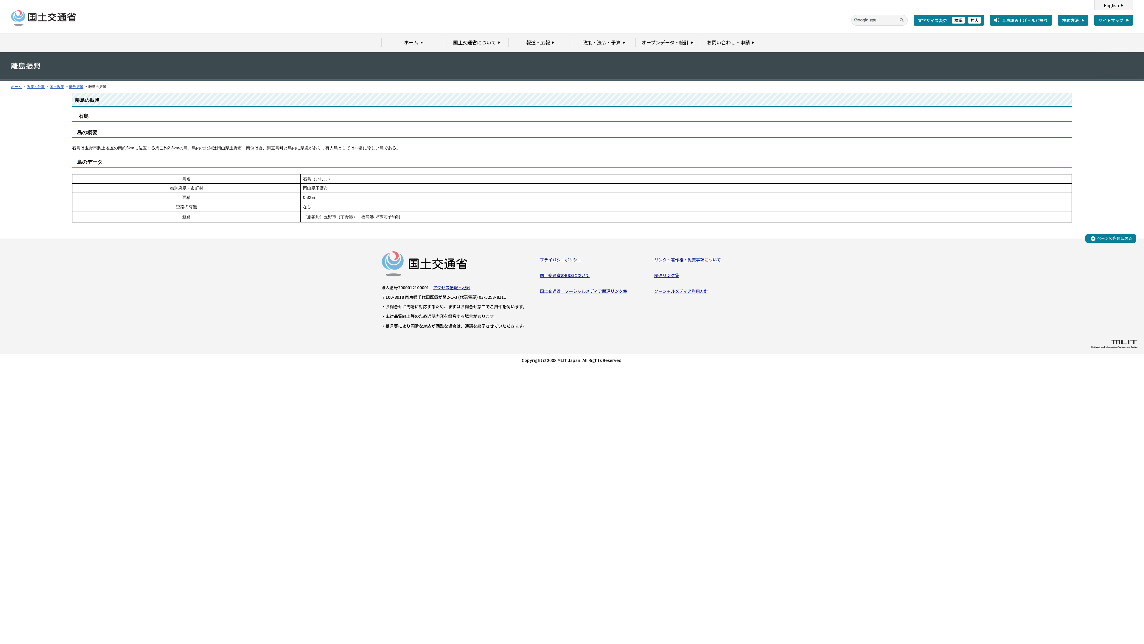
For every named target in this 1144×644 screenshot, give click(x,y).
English (1111, 5)
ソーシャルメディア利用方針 (681, 291)
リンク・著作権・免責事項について (687, 260)
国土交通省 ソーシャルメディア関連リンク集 (583, 291)
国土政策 (57, 87)
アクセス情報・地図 (451, 287)
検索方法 (1070, 20)
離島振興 (76, 87)
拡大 (974, 20)
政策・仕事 (36, 87)
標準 (958, 20)
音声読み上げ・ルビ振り (1025, 20)
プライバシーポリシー (561, 260)
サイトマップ (1110, 20)
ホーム (16, 87)
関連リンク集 (666, 275)
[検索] (901, 20)
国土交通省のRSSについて (565, 275)
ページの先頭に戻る (1114, 238)
